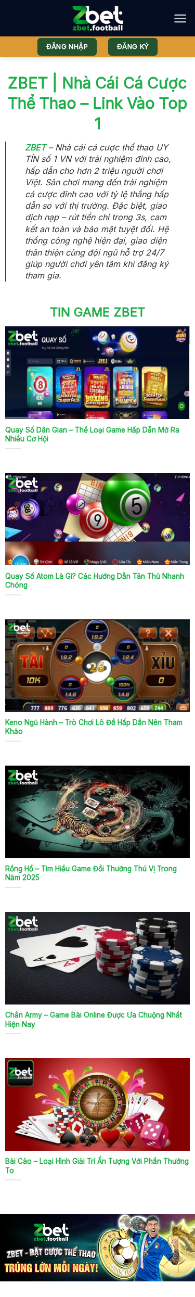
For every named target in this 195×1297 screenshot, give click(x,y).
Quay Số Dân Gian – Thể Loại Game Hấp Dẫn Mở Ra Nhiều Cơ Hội (92, 434)
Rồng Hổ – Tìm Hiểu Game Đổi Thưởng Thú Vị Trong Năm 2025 (91, 873)
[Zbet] (97, 18)
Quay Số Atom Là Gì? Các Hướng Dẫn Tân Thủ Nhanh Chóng (94, 581)
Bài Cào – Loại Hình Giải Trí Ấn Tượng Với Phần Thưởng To (97, 1166)
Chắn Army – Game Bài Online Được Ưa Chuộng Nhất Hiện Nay (93, 1019)
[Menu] (180, 18)
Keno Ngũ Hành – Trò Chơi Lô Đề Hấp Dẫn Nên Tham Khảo (94, 727)
